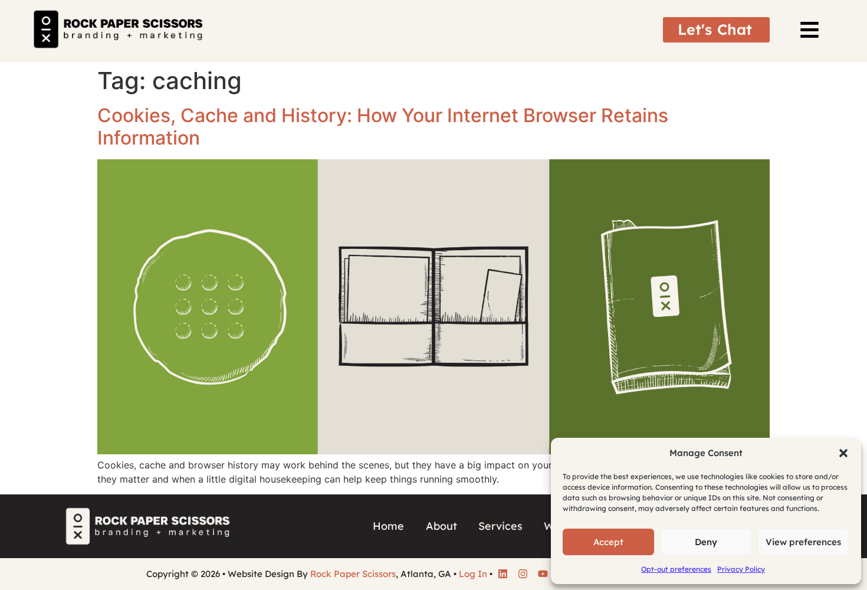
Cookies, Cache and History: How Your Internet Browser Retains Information (382, 126)
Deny (706, 542)
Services (500, 526)
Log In (473, 573)
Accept (608, 542)
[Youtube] (543, 574)
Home (388, 526)
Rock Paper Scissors (353, 573)
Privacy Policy (741, 569)
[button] (843, 453)
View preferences (803, 542)
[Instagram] (523, 574)
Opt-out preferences (676, 569)
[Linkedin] (502, 574)
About (441, 526)
